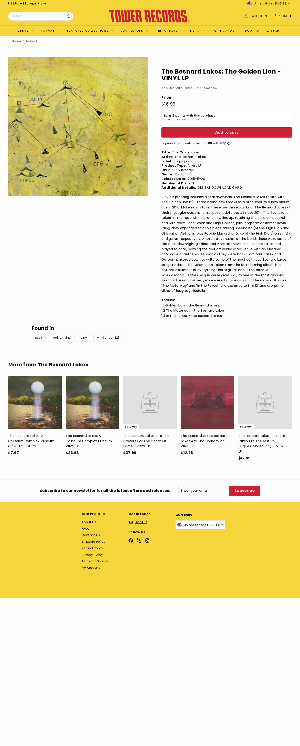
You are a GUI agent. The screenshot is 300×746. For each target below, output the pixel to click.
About (249, 31)
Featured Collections (88, 31)
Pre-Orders (167, 31)
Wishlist (274, 31)
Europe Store (35, 3)
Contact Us (91, 535)
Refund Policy (92, 548)
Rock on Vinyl (61, 338)
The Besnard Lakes (177, 88)
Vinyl (84, 338)
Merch (196, 31)
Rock (38, 338)
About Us (89, 522)
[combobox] (40, 16)
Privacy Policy (92, 554)
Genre (24, 31)
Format (48, 31)
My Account (91, 567)
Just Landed (133, 31)
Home (16, 41)
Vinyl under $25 (108, 338)
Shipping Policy (93, 541)
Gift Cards (224, 31)
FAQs (86, 528)
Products (32, 41)
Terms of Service (95, 561)
